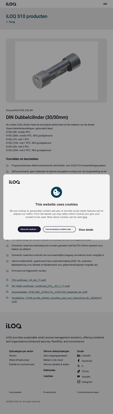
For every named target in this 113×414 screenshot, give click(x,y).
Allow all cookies (28, 229)
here (85, 217)
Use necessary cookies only (58, 229)
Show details (86, 229)
